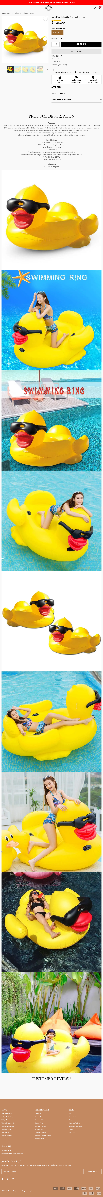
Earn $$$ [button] (6, 1146)
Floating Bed (66, 65)
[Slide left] (5, 39)
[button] (94, 7)
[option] (25, 39)
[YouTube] (12, 1178)
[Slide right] (45, 39)
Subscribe (92, 1171)
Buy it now (76, 51)
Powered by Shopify (19, 1191)
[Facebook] (2, 1178)
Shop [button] (4, 1109)
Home (4, 13)
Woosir (60, 59)
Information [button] (42, 1109)
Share (45, 19)
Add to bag (81, 44)
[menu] (3, 7)
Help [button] (71, 1109)
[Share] (45, 19)
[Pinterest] (7, 1178)
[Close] (100, 2)
